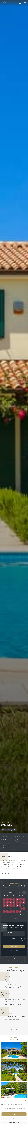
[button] (26, 1100)
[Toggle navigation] (25, 3)
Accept (14, 1114)
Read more (6, 873)
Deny (14, 1118)
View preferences (14, 1122)
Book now (14, 946)
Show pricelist (14, 958)
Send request (14, 950)
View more (14, 1029)
